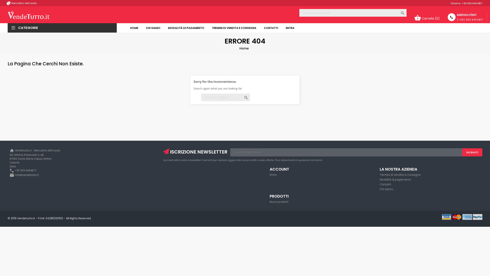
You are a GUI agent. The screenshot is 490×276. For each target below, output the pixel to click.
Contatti (385, 184)
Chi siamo (386, 189)
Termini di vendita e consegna (400, 175)
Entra (273, 175)
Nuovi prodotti (279, 202)
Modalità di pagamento (395, 180)
